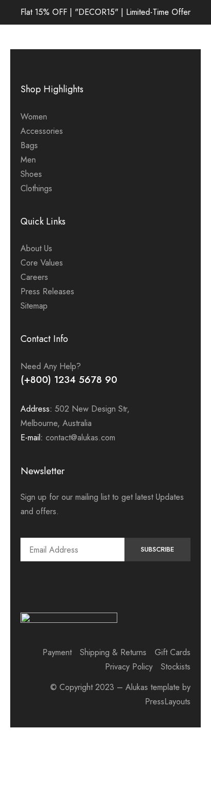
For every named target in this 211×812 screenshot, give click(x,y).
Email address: (72, 549)
